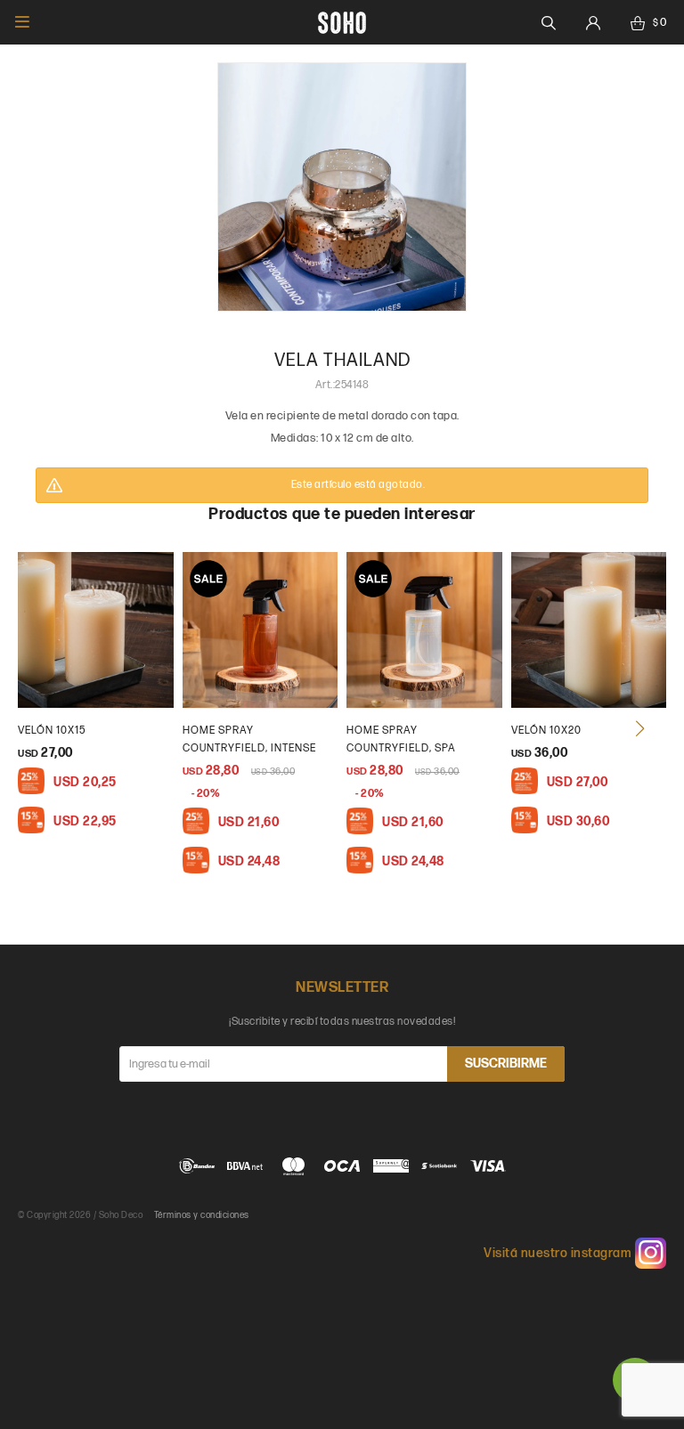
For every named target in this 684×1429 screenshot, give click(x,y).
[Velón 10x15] (96, 630)
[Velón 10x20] (589, 630)
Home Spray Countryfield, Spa (401, 739)
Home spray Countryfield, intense (249, 739)
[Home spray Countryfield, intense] (260, 630)
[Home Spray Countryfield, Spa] (424, 630)
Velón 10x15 (52, 730)
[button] (639, 728)
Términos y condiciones (201, 1215)
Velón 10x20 (546, 730)
